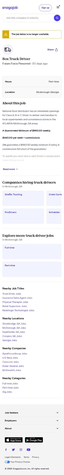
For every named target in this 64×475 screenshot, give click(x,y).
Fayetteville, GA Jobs (13, 332)
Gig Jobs (7, 392)
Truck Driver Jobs (11, 294)
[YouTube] (28, 450)
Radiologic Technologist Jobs (18, 310)
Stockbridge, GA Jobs (14, 324)
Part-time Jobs (10, 388)
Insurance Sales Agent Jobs (17, 298)
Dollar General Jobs (13, 366)
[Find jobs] (57, 18)
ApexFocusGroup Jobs (14, 353)
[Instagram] (21, 450)
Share (50, 49)
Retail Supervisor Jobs (14, 306)
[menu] (58, 7)
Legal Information (13, 457)
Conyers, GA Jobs (12, 336)
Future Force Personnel (16, 63)
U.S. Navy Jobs (10, 358)
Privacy (35, 457)
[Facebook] (6, 450)
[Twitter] (13, 450)
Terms (26, 457)
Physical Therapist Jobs (15, 302)
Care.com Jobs (10, 362)
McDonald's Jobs (11, 370)
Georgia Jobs (9, 340)
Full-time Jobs (10, 383)
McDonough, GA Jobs (14, 328)
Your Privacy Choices (20, 462)
